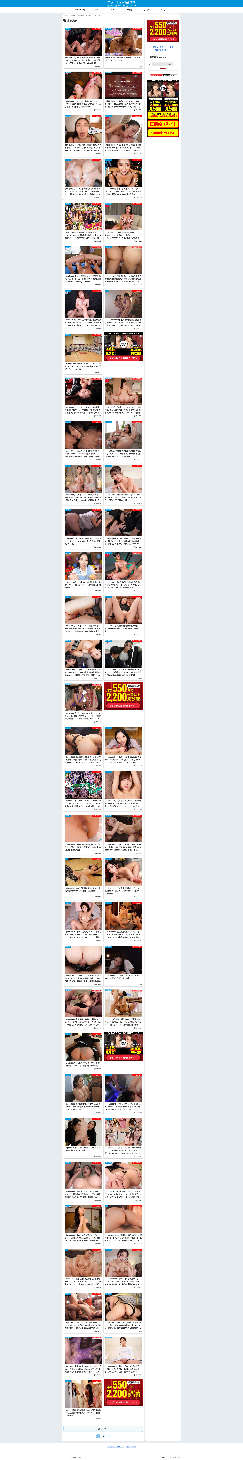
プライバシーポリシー (115, 1447)
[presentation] (149, 64)
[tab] (149, 64)
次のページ (103, 1428)
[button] (178, 15)
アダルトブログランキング (163, 47)
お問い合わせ (131, 1447)
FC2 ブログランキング (163, 50)
